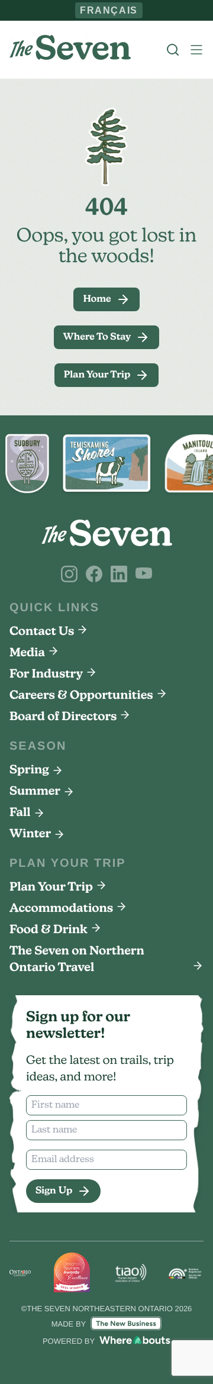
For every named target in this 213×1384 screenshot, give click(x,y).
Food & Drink (48, 930)
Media (27, 653)
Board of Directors (63, 717)
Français (109, 10)
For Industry (46, 674)
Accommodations (61, 909)
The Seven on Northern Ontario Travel (76, 960)
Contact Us (41, 632)
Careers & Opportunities (81, 696)
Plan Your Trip (51, 887)
